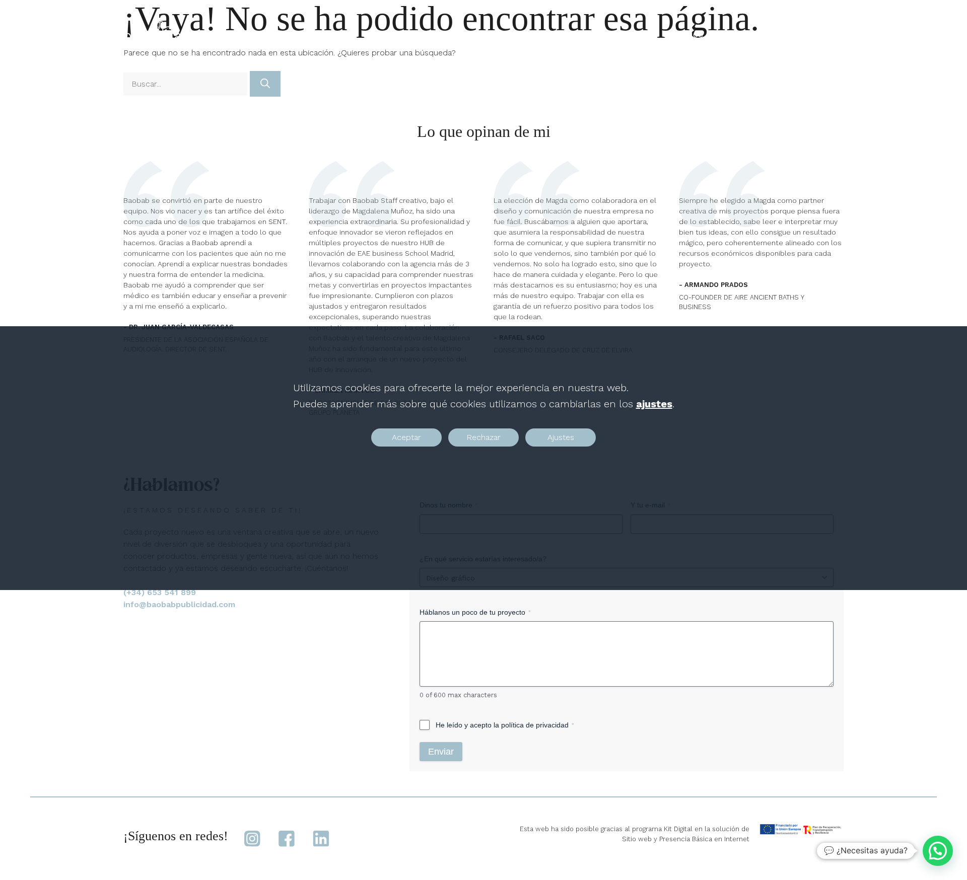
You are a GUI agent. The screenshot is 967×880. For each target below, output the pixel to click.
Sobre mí (753, 35)
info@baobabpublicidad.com (179, 604)
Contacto (813, 35)
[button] (938, 851)
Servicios (683, 35)
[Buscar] (265, 84)
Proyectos (620, 35)
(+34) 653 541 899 (159, 592)
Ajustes (560, 437)
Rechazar (483, 437)
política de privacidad (535, 725)
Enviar (441, 752)
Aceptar (406, 437)
